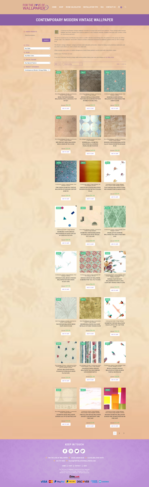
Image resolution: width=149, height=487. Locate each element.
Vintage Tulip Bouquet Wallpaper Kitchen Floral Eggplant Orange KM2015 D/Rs (115, 280)
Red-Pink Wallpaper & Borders (92, 185)
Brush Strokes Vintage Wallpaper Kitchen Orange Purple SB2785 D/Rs (115, 370)
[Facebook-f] (65, 451)
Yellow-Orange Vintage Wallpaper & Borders (114, 185)
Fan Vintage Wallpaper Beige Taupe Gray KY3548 (65, 325)
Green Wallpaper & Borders (117, 94)
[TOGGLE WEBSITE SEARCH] (125, 7)
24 (123, 64)
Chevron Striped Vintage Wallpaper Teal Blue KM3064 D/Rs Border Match (90, 370)
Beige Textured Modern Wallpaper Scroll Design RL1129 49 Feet (66, 98)
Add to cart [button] (65, 108)
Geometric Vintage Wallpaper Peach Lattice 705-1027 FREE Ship (115, 324)
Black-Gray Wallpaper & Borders (62, 321)
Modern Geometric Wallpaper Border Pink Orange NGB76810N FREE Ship (114, 416)
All (125, 64)
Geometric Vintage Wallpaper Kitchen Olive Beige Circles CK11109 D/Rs (90, 234)
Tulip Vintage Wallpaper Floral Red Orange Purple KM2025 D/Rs (114, 188)
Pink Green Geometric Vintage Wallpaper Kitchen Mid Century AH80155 (65, 189)
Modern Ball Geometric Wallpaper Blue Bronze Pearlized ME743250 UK (90, 144)
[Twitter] (76, 451)
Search (46, 40)
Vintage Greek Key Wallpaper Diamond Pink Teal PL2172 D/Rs (90, 278)
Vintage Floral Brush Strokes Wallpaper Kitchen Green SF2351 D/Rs (66, 279)
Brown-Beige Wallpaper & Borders (62, 94)
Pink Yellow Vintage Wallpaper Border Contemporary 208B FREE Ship (90, 416)
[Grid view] (55, 64)
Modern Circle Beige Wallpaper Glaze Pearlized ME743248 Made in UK (114, 144)
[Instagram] (71, 451)
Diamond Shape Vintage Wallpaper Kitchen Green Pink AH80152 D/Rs (115, 98)
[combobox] (37, 48)
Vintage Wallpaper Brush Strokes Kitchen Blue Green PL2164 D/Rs (65, 371)
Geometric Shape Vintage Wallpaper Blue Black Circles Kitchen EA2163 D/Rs (66, 233)
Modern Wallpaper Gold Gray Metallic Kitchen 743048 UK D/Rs (90, 325)
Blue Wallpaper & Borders (85, 139)
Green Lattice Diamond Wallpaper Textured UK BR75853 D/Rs (114, 234)
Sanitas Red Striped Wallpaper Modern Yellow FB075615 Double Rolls (90, 189)
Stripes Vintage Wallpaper (94, 366)
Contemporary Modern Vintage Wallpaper (68, 94)
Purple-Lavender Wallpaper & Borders (117, 366)
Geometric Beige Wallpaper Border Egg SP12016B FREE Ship (65, 415)
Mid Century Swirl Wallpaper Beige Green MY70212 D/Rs (66, 143)
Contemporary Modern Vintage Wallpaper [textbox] (37, 70)
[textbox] (37, 48)
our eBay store (110, 57)
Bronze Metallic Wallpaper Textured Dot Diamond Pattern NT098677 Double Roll (90, 98)
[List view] (59, 64)
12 (120, 64)
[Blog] (82, 451)
